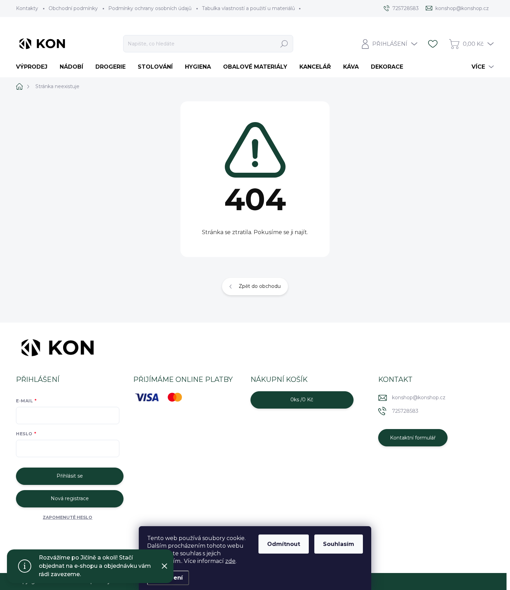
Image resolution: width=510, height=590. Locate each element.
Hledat (284, 44)
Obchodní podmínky (73, 8)
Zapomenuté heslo (67, 517)
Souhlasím (338, 544)
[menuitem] (34, 67)
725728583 (405, 411)
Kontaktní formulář (413, 438)
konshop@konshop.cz (418, 397)
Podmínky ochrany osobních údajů (150, 8)
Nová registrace (70, 498)
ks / (301, 399)
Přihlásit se (70, 476)
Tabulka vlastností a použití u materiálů (248, 8)
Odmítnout (283, 544)
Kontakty (27, 8)
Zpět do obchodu (260, 286)
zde (230, 561)
